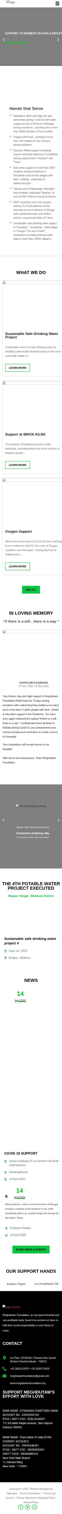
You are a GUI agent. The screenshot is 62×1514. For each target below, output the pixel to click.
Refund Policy (31, 1502)
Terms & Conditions (30, 1493)
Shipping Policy (46, 1497)
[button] (57, 3)
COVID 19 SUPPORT (20, 1153)
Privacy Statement (26, 1497)
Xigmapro (12, 1493)
